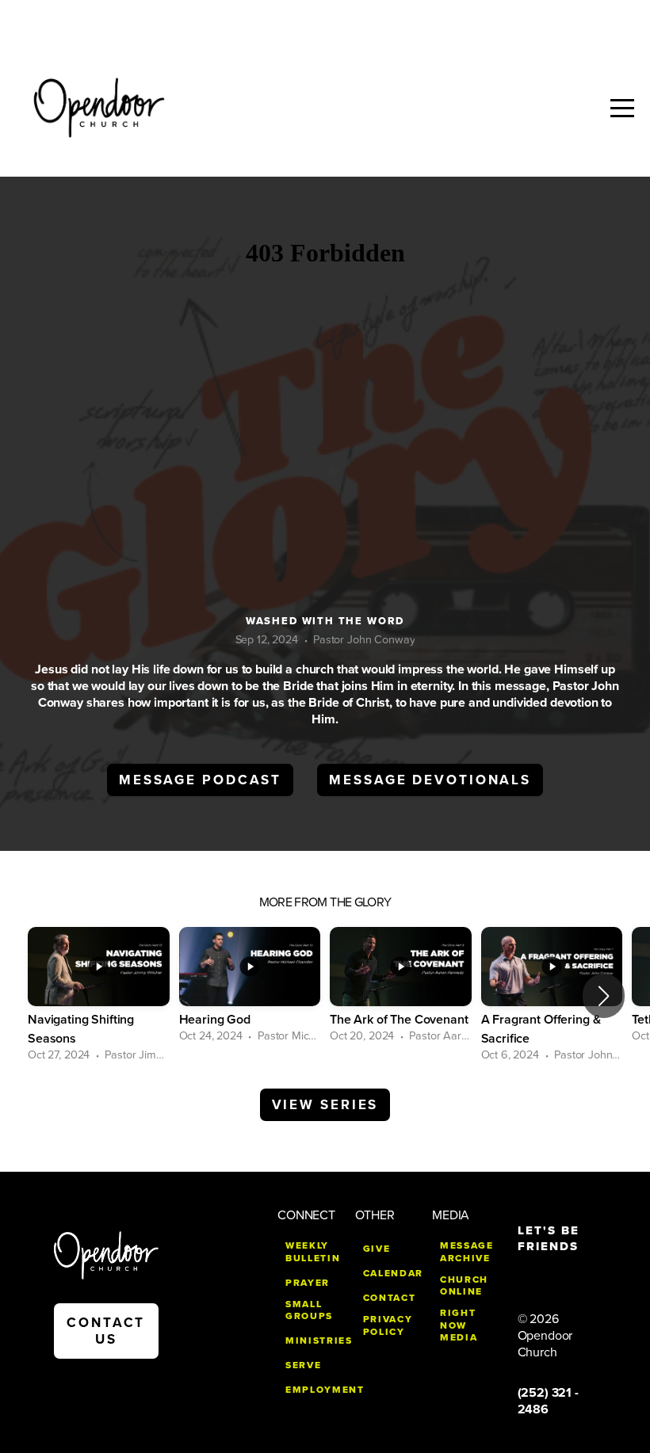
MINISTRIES (319, 1340)
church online (464, 1286)
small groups (309, 1310)
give (377, 1248)
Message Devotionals (430, 780)
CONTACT (389, 1297)
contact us (106, 1331)
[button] (603, 995)
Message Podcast (200, 780)
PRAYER (307, 1282)
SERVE (303, 1365)
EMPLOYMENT (325, 1389)
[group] (99, 996)
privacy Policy (388, 1325)
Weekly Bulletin (312, 1252)
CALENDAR (393, 1273)
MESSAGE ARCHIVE (467, 1252)
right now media (458, 1325)
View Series (325, 1104)
